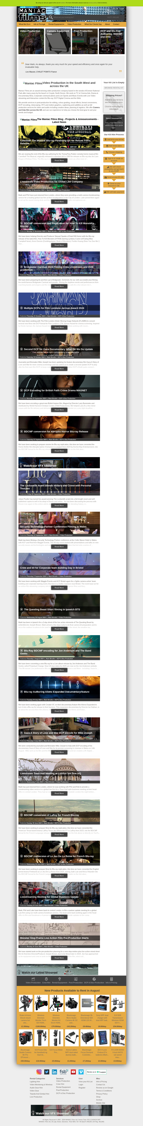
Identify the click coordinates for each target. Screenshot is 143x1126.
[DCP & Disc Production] (94, 977)
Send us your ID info (115, 177)
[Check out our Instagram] (39, 1074)
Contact (116, 24)
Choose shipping (115, 152)
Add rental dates (115, 146)
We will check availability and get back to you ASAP (114, 169)
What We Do (24, 24)
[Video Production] (33, 977)
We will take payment (115, 192)
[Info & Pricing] (111, 977)
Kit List (115, 9)
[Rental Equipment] (59, 977)
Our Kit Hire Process (114, 134)
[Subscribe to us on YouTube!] (73, 1074)
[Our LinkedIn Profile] (54, 1074)
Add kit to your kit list (115, 139)
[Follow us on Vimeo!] (81, 1074)
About (107, 24)
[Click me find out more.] (59, 468)
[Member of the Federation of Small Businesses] (64, 1074)
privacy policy (93, 3)
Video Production (74, 24)
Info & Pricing (39, 24)
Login (122, 9)
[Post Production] (75, 977)
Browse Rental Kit (114, 88)
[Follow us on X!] (46, 1074)
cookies (62, 3)
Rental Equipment (56, 24)
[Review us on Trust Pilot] (96, 1074)
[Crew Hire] (46, 977)
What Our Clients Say (93, 24)
